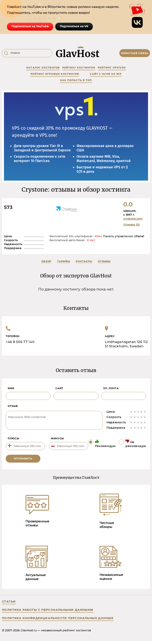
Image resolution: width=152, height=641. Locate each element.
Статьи (9, 601)
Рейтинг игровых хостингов (54, 73)
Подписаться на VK (74, 26)
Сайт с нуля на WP (105, 73)
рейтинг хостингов (78, 67)
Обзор (46, 261)
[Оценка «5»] (144, 412)
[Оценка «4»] (141, 412)
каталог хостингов (43, 67)
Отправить (23, 458)
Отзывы (104, 261)
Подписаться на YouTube (30, 26)
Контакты (84, 261)
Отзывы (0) (131, 224)
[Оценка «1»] (131, 412)
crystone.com (133, 218)
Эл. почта (111, 388)
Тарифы (63, 261)
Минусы (57, 438)
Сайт (59, 388)
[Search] (6, 53)
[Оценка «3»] (138, 412)
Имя (11, 388)
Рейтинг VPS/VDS (112, 67)
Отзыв (13, 406)
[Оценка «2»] (134, 412)
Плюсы (13, 438)
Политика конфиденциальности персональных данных (58, 618)
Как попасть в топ (76, 80)
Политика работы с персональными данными (47, 610)
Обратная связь (134, 53)
